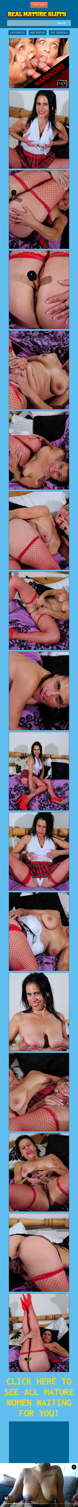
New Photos (38, 32)
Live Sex (39, 4)
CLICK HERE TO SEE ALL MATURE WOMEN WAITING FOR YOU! (39, 1397)
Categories (17, 32)
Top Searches (59, 32)
